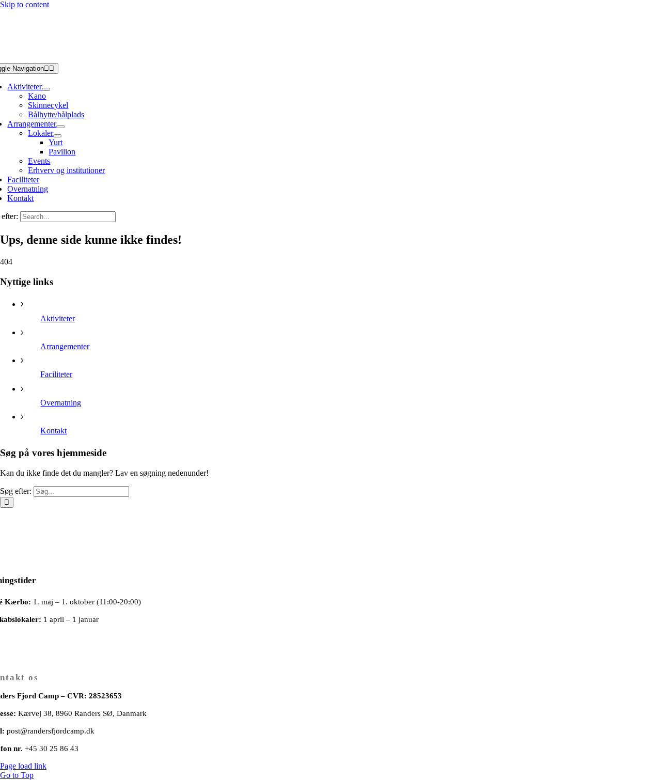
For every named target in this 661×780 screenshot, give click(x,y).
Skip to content (24, 4)
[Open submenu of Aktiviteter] (46, 89)
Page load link (23, 765)
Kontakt (53, 430)
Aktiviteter (57, 318)
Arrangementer (64, 346)
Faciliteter (56, 374)
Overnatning (60, 402)
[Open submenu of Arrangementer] (60, 126)
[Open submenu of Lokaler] (57, 135)
